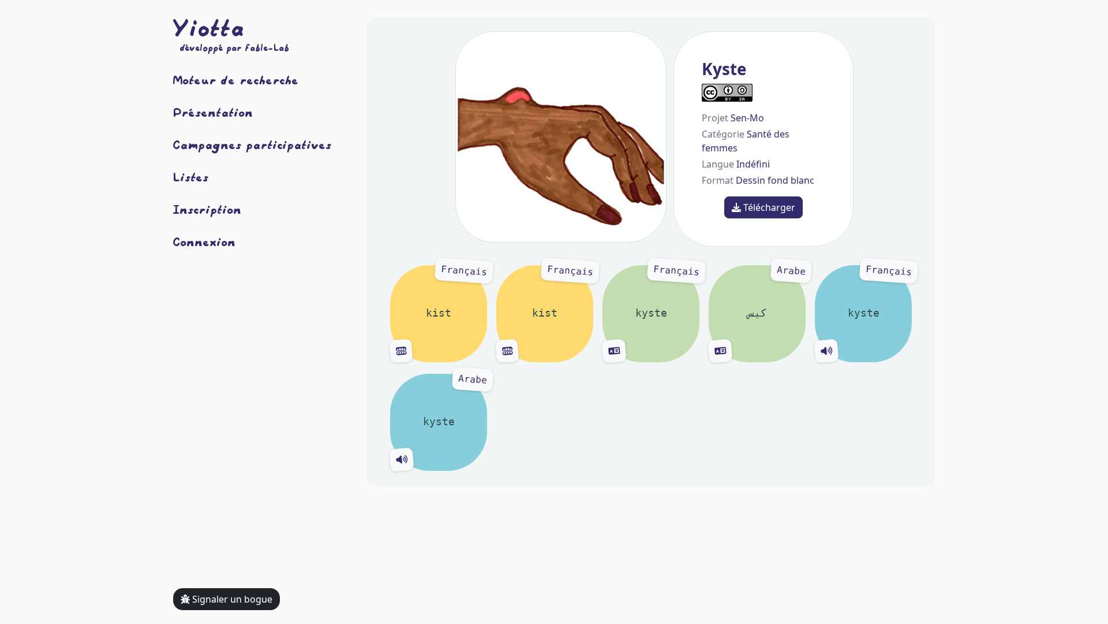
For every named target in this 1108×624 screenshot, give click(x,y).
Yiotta (209, 27)
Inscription (207, 209)
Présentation (213, 112)
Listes (191, 176)
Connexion (204, 241)
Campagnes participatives (252, 144)
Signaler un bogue (231, 599)
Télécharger (768, 207)
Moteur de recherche (236, 79)
